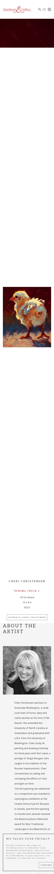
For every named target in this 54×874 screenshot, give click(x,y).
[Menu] (49, 9)
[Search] (39, 9)
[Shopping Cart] (44, 9)
